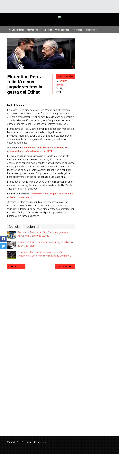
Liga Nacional (18, 30)
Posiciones (90, 30)
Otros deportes (62, 30)
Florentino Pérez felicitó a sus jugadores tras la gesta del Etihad (24, 84)
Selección (48, 30)
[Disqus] (41, 308)
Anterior (17, 266)
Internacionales (34, 30)
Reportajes (77, 30)
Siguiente (64, 266)
